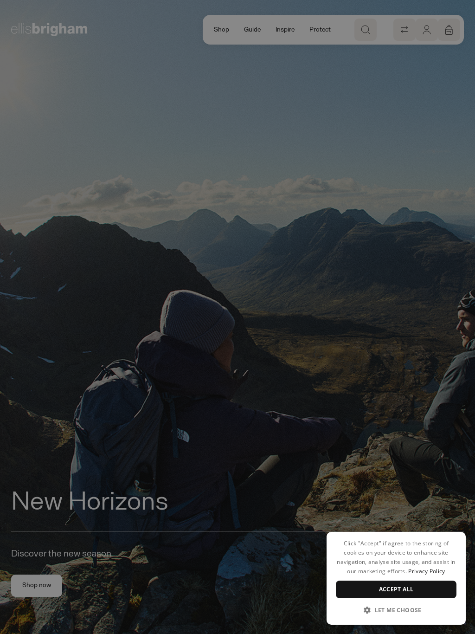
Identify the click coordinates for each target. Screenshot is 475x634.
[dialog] (396, 578)
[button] (396, 609)
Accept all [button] (396, 589)
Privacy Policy (426, 571)
